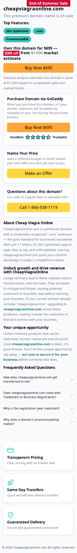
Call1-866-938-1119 (39, 207)
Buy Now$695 (38, 127)
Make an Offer (38, 173)
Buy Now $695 (38, 68)
